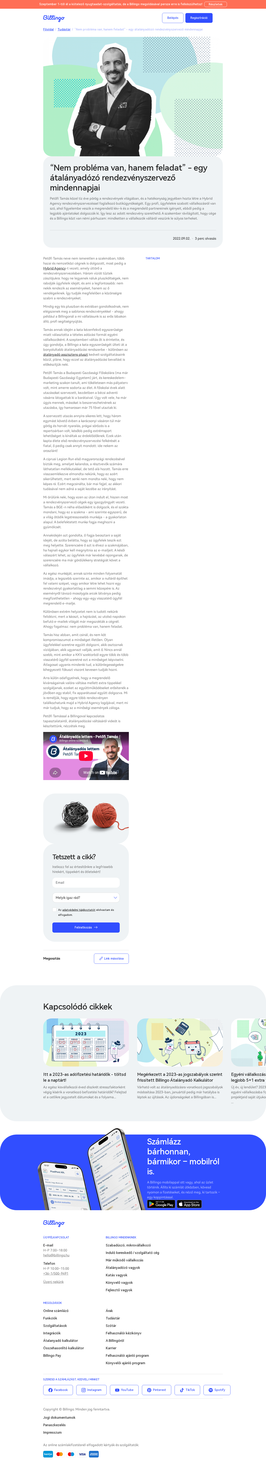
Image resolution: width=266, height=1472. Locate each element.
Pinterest (159, 1390)
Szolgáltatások (55, 1326)
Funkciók (50, 1318)
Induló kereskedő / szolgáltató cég (132, 1253)
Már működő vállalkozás (124, 1260)
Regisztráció (199, 17)
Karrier (111, 1348)
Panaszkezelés (54, 1425)
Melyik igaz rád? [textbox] (68, 898)
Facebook (61, 1390)
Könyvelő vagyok (119, 1283)
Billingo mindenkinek (121, 1237)
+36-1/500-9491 (55, 1273)
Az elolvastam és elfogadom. (86, 912)
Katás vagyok (116, 1275)
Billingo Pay (52, 1356)
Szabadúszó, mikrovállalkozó (128, 1245)
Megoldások (52, 1303)
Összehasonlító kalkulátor (63, 1348)
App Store (189, 1204)
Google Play (161, 1204)
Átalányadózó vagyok (123, 1268)
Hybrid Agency (54, 268)
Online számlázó (56, 1311)
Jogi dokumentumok (59, 1418)
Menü (218, 18)
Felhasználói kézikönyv (124, 1333)
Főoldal (48, 29)
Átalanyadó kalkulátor (60, 1341)
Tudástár (64, 29)
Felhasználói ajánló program (127, 1356)
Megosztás (51, 958)
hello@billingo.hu (56, 1255)
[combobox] (86, 898)
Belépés (172, 17)
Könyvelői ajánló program (125, 1363)
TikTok (190, 1390)
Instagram (94, 1390)
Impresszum (52, 1432)
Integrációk (52, 1333)
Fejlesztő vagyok (119, 1290)
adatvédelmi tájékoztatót (78, 909)
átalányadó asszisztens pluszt (65, 355)
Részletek (216, 4)
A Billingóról (115, 1341)
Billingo (54, 18)
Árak (109, 1311)
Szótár (111, 1326)
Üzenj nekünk (53, 1282)
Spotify (219, 1390)
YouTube (127, 1390)
